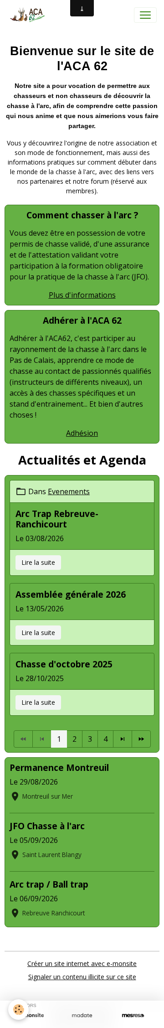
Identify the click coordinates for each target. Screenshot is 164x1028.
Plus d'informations (82, 295)
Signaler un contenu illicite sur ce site (82, 976)
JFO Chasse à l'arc (47, 826)
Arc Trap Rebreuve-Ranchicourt (56, 518)
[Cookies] (18, 1009)
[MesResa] (133, 1015)
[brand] (28, 15)
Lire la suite (38, 562)
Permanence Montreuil (59, 767)
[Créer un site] (31, 1015)
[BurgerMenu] (145, 15)
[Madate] (82, 1015)
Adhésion (82, 433)
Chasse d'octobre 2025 (64, 664)
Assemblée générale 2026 (70, 594)
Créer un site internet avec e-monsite (82, 963)
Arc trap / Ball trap (49, 884)
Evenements (69, 491)
